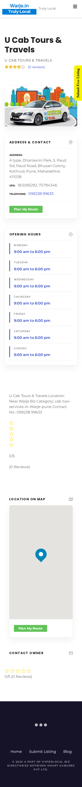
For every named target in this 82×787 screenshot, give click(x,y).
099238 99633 (41, 193)
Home (16, 751)
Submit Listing (42, 751)
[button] (41, 546)
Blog (67, 751)
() (36, 67)
